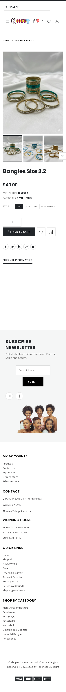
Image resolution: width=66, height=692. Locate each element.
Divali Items (24, 198)
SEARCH (14, 7)
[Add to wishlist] (41, 231)
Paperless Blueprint (48, 666)
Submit (33, 381)
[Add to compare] (51, 231)
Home (6, 40)
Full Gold (31, 206)
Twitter (13, 247)
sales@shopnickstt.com (19, 511)
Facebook (6, 247)
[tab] (17, 260)
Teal (18, 206)
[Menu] (7, 21)
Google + (26, 247)
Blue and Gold (49, 206)
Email (33, 247)
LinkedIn (19, 247)
